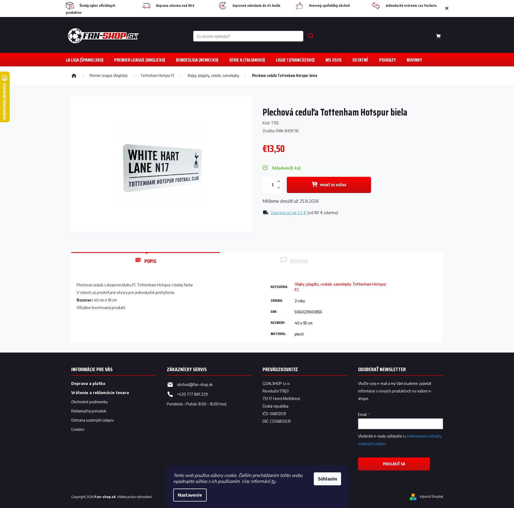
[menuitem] (84, 60)
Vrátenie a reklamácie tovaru (100, 392)
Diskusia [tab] (299, 261)
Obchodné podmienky (89, 401)
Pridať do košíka (333, 185)
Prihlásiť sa (394, 463)
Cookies (77, 429)
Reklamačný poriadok (88, 411)
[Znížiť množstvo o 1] (278, 187)
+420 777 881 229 (192, 394)
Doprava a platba (88, 383)
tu (273, 481)
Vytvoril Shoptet (431, 497)
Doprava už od (288, 212)
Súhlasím (327, 479)
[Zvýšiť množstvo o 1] (278, 181)
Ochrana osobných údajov (92, 420)
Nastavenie (190, 495)
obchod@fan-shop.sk (195, 384)
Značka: (281, 130)
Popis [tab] (150, 261)
